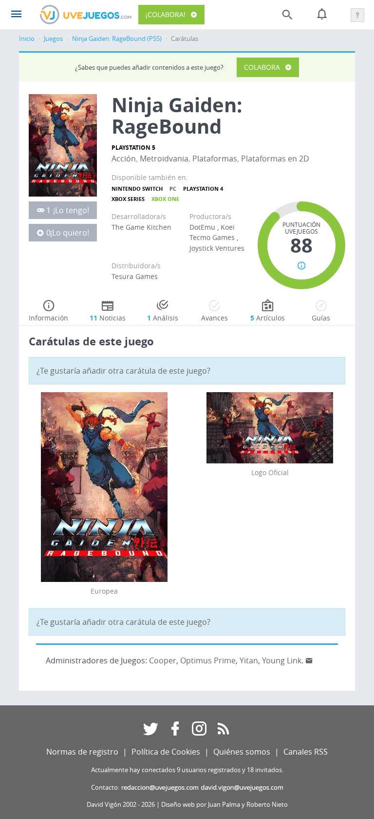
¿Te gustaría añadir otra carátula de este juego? (123, 370)
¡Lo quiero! (69, 232)
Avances (214, 317)
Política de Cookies (165, 751)
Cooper (162, 660)
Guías (321, 317)
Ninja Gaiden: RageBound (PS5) (117, 39)
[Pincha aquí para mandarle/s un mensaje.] (309, 660)
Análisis (162, 317)
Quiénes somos (241, 751)
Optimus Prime (208, 660)
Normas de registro (82, 751)
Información (48, 317)
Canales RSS (305, 751)
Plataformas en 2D (275, 158)
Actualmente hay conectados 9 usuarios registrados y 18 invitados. (187, 770)
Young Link (281, 660)
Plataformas (214, 158)
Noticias (108, 317)
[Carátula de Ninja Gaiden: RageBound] (63, 144)
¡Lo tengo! (71, 210)
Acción (124, 158)
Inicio (27, 39)
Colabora (262, 67)
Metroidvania (164, 158)
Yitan (249, 660)
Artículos (267, 317)
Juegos (53, 39)
